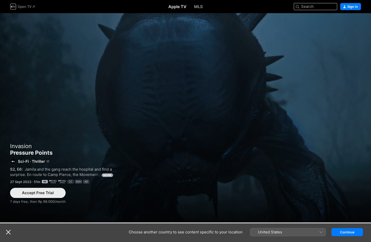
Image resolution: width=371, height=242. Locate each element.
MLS (198, 6)
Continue (347, 232)
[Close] (8, 232)
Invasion (21, 146)
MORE (107, 175)
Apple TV (177, 6)
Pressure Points (185, 118)
